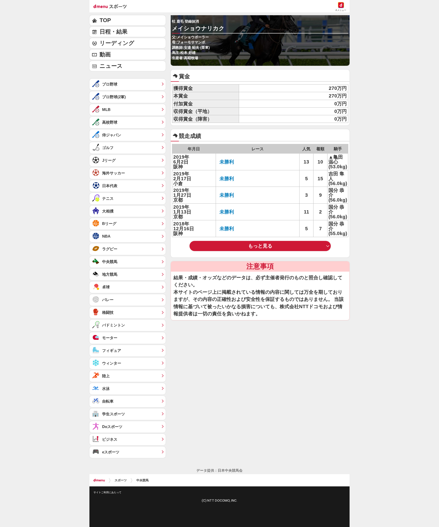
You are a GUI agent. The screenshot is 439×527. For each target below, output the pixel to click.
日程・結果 (114, 31)
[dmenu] (99, 480)
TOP (105, 20)
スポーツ (121, 480)
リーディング (117, 43)
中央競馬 (142, 480)
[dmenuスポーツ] (111, 6)
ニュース (111, 66)
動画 (105, 54)
